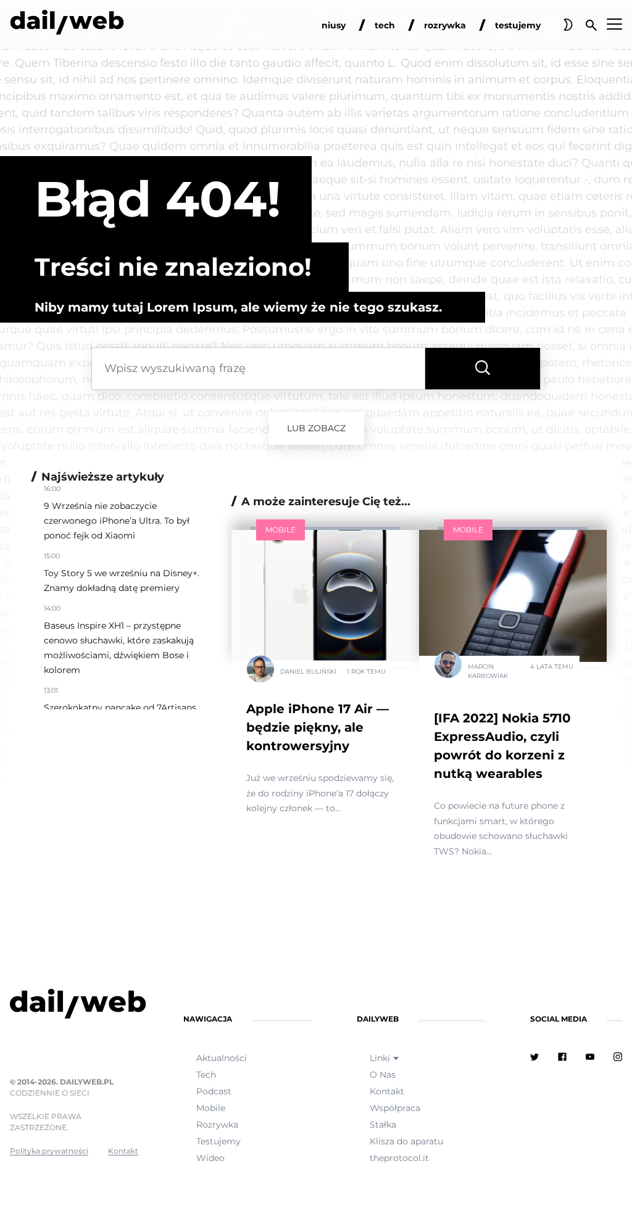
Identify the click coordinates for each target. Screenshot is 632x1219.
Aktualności (221, 1058)
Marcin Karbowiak (488, 671)
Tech (206, 1074)
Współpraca (395, 1108)
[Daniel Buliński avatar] (260, 672)
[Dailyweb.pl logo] (74, 1006)
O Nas (383, 1074)
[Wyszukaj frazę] (483, 368)
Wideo (210, 1157)
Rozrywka (217, 1124)
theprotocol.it (399, 1157)
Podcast (213, 1091)
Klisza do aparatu (406, 1141)
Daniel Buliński (308, 671)
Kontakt (123, 1150)
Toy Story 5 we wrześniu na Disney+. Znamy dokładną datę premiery (121, 580)
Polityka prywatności (49, 1150)
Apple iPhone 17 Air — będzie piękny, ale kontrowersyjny (317, 727)
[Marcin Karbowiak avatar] (448, 667)
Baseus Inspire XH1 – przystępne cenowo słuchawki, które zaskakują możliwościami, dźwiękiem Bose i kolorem (119, 648)
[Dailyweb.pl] (67, 24)
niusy (334, 25)
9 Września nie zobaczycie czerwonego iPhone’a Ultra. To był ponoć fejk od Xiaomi (116, 520)
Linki (380, 1058)
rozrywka (445, 25)
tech (385, 25)
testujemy (518, 25)
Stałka (383, 1124)
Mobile (280, 529)
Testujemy (218, 1141)
